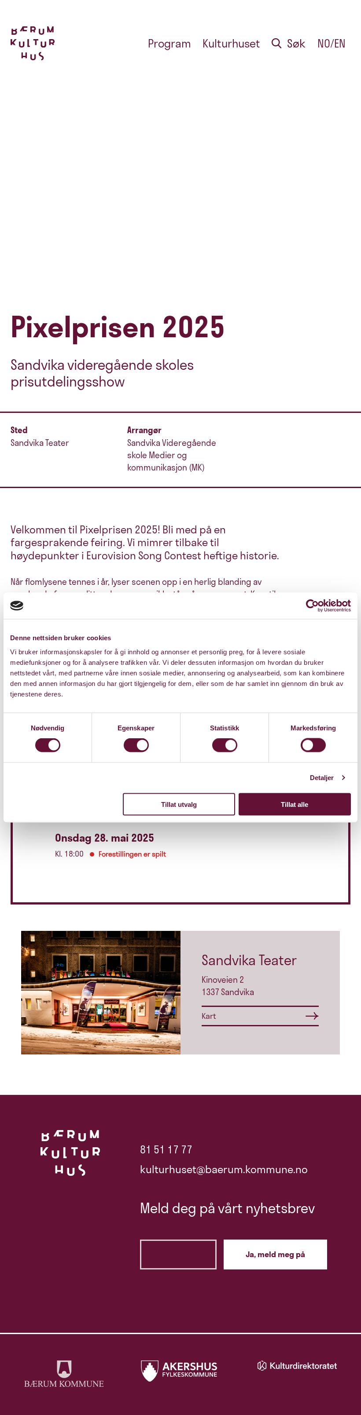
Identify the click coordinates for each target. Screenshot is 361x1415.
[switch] (136, 745)
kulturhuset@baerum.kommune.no (224, 1169)
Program (169, 43)
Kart (209, 1016)
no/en (331, 43)
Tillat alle (294, 804)
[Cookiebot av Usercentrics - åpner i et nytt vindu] (312, 606)
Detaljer (322, 777)
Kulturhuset (231, 43)
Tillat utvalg (179, 804)
